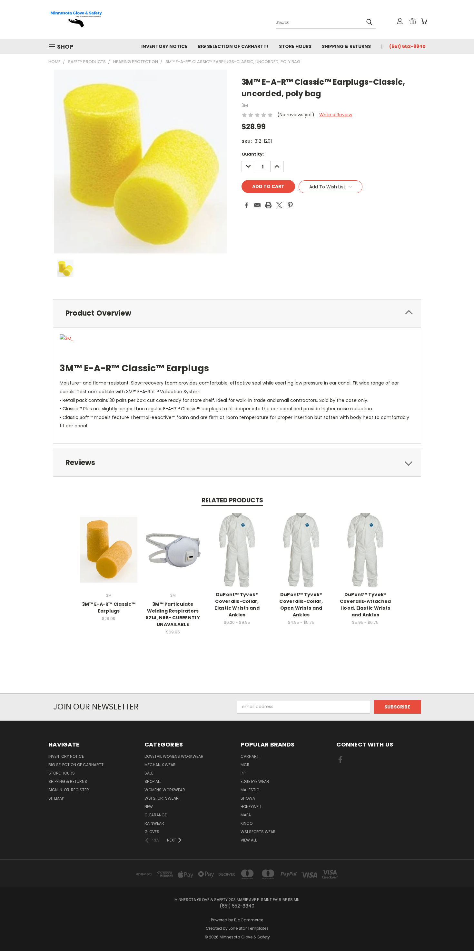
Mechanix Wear (160, 764)
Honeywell (251, 806)
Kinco (246, 823)
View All (249, 840)
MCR (245, 764)
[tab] (237, 313)
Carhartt (251, 756)
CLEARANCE (155, 815)
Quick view (108, 543)
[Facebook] (246, 205)
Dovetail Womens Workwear (173, 756)
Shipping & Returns (346, 46)
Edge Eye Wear (255, 781)
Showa (248, 798)
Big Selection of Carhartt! (233, 46)
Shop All (152, 781)
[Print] (268, 205)
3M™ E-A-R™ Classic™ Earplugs (108, 607)
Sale (148, 773)
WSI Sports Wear (258, 831)
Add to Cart (109, 555)
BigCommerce (248, 920)
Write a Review (335, 114)
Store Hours (295, 46)
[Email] (257, 205)
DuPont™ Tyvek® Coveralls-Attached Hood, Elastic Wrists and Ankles (365, 604)
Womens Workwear (164, 790)
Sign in (55, 790)
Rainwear (154, 823)
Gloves (151, 831)
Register (80, 790)
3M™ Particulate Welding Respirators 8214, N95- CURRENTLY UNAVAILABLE (173, 614)
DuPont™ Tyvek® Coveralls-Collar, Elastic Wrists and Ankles (237, 604)
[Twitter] (279, 205)
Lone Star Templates (249, 928)
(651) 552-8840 (407, 46)
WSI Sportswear (161, 798)
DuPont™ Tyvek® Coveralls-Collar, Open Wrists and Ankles (301, 604)
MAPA (246, 815)
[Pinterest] (290, 205)
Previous (457, 931)
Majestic (250, 790)
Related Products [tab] (232, 500)
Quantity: (253, 154)
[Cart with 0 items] (424, 21)
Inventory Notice (164, 46)
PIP (243, 773)
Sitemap (56, 798)
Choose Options (237, 555)
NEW (148, 806)
